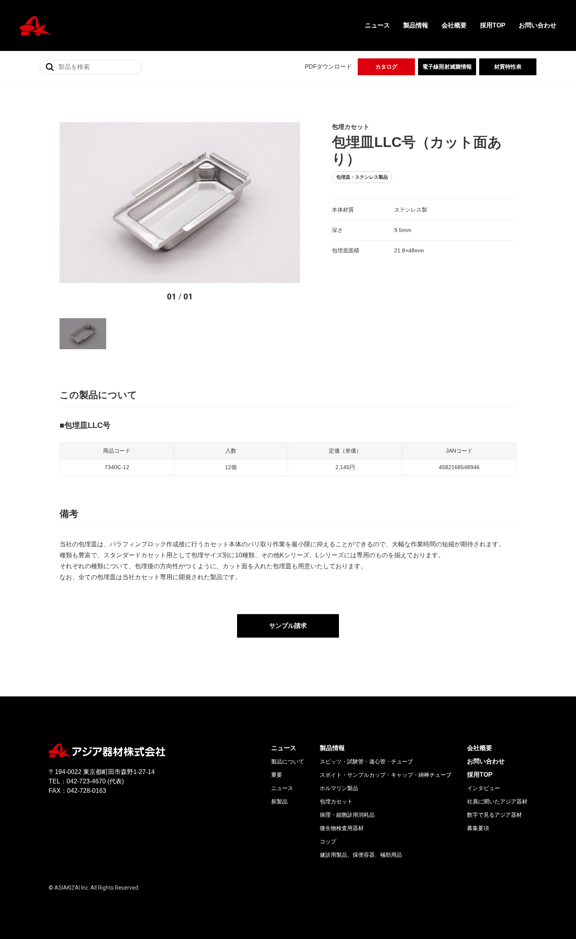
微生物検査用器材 (342, 828)
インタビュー (483, 788)
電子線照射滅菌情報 (447, 66)
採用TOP (492, 25)
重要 (276, 775)
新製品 (279, 801)
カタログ (386, 66)
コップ (328, 841)
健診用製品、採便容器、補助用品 (361, 855)
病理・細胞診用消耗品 (347, 815)
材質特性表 (508, 66)
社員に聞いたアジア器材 (497, 801)
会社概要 (454, 25)
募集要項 (478, 828)
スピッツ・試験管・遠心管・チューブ (366, 761)
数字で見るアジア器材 (494, 815)
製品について (287, 761)
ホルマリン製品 (339, 788)
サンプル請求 (288, 625)
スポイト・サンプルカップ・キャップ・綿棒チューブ (385, 775)
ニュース (377, 25)
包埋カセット (336, 801)
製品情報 (415, 25)
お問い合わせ (537, 25)
